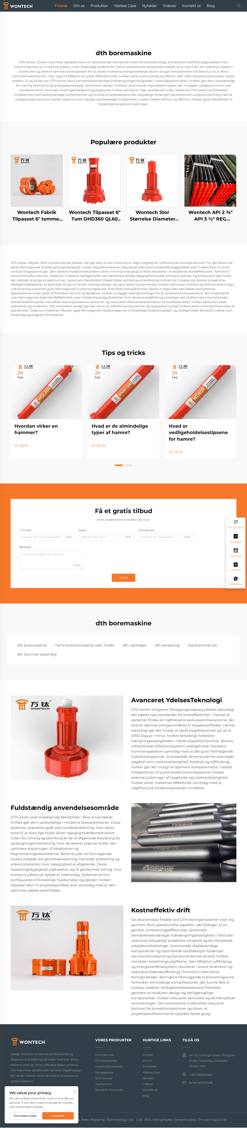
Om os (79, 6)
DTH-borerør (104, 1078)
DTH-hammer (104, 1055)
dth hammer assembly (37, 654)
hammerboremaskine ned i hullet (84, 645)
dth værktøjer (134, 645)
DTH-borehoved (106, 1060)
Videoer (169, 6)
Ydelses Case (125, 6)
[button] (119, 465)
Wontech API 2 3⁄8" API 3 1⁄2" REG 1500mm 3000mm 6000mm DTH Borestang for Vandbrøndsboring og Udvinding (210, 215)
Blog (211, 6)
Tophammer (103, 1084)
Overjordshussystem (109, 1066)
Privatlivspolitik (212, 1120)
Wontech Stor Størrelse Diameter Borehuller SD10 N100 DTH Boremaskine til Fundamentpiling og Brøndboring (152, 215)
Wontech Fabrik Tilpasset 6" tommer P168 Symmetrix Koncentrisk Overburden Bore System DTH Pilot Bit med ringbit (37, 215)
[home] (18, 5)
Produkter (99, 6)
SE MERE (21, 445)
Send (123, 577)
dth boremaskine (32, 645)
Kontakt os (191, 6)
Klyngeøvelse (104, 1072)
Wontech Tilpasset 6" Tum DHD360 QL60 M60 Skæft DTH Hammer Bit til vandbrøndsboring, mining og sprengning (94, 215)
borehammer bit (202, 645)
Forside (61, 6)
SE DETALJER (36, 180)
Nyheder (149, 6)
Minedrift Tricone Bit (109, 1090)
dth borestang (167, 645)
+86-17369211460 (200, 1074)
